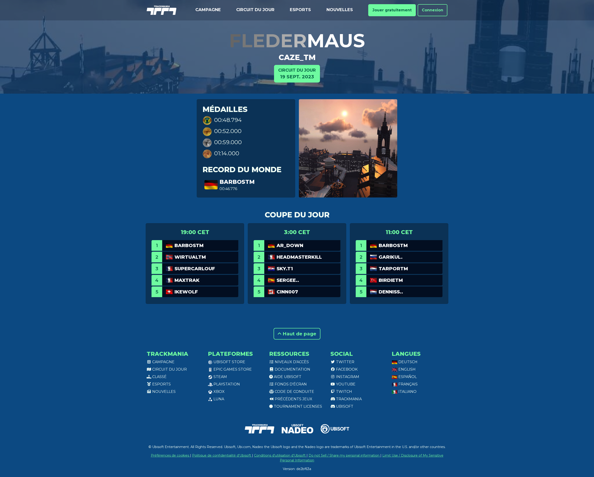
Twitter (344, 362)
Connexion (432, 10)
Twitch (343, 391)
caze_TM (297, 57)
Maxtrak (187, 280)
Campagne (208, 9)
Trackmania (348, 399)
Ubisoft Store (229, 362)
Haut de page (298, 334)
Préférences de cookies (170, 455)
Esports (300, 9)
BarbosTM (237, 181)
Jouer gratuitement (392, 10)
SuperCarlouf (194, 268)
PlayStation (226, 384)
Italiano (406, 391)
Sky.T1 (285, 268)
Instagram (347, 377)
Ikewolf (186, 292)
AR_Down (290, 245)
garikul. (391, 257)
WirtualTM (190, 257)
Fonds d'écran (290, 384)
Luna (218, 399)
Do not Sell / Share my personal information (344, 455)
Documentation (292, 369)
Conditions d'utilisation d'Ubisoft (280, 455)
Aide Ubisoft (287, 377)
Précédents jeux (293, 399)
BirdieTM (391, 280)
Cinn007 (287, 292)
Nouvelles (339, 9)
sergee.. (288, 280)
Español (407, 377)
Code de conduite (294, 391)
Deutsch (407, 362)
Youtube (345, 384)
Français (407, 384)
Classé (159, 377)
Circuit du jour (255, 9)
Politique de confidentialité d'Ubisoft (222, 455)
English (406, 369)
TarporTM (393, 268)
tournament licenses (297, 406)
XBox (219, 391)
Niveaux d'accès (291, 362)
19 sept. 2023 (297, 74)
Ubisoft (344, 406)
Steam (220, 377)
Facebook (346, 369)
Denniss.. (391, 292)
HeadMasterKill (299, 257)
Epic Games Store (232, 369)
